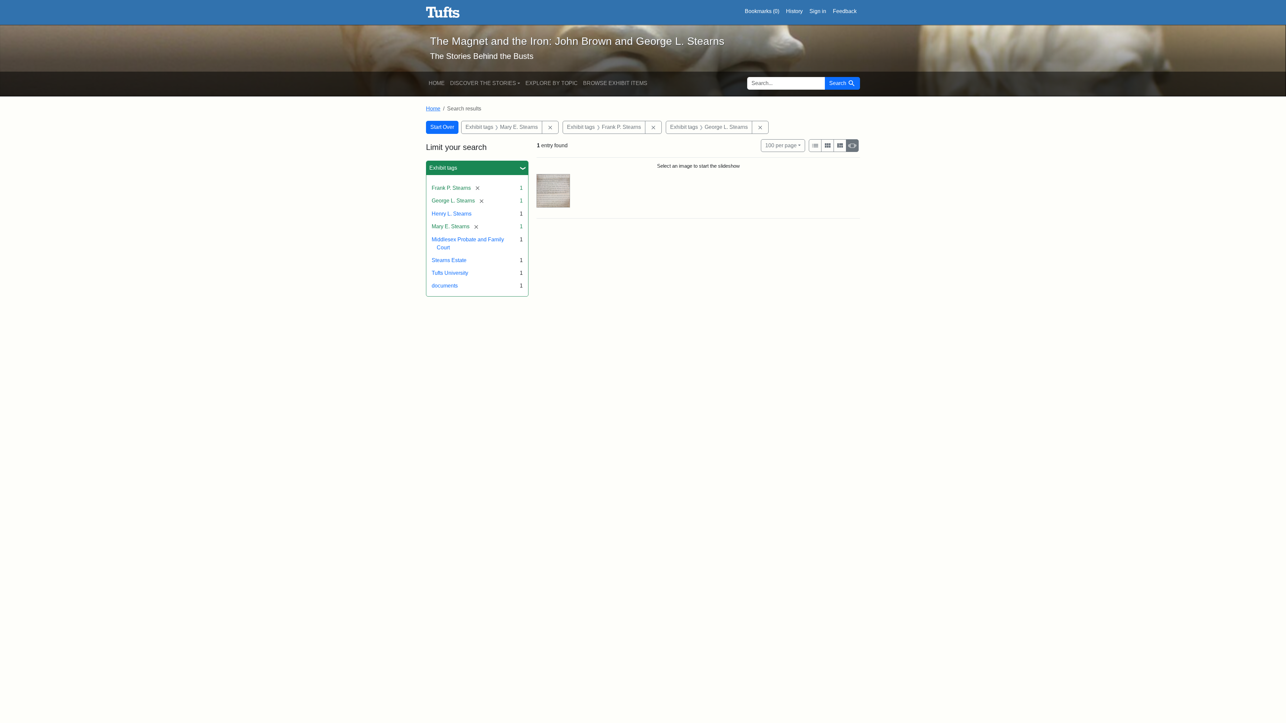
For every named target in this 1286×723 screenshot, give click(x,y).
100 (781, 145)
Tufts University (450, 273)
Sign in (817, 11)
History (794, 11)
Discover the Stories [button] (483, 83)
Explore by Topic (551, 83)
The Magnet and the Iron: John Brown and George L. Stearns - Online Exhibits (443, 12)
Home (437, 83)
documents (445, 286)
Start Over (442, 127)
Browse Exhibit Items (615, 83)
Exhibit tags (443, 168)
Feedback (845, 11)
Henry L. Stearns (452, 214)
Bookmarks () (762, 11)
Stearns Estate (449, 260)
